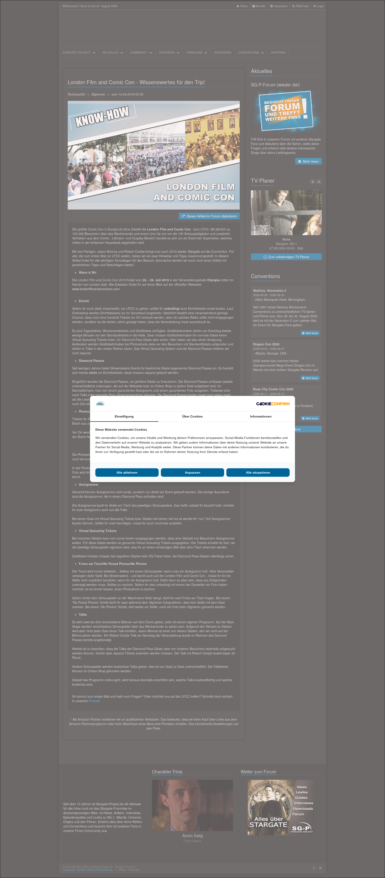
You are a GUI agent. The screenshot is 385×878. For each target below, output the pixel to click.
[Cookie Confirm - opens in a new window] (273, 403)
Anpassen (192, 472)
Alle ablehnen (127, 472)
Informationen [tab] (261, 416)
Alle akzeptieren (258, 472)
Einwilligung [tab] (124, 416)
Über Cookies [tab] (192, 416)
